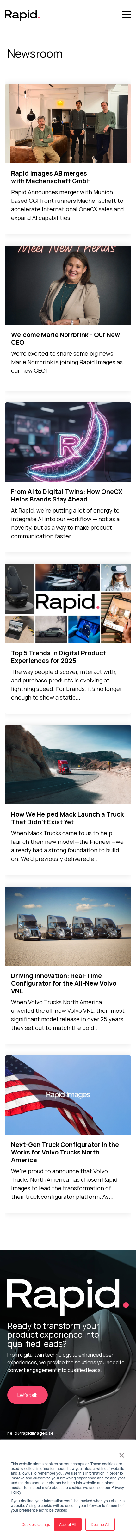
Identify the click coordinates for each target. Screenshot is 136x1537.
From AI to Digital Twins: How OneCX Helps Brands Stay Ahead (66, 495)
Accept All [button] (67, 1524)
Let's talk (27, 1394)
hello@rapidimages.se (30, 1433)
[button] (126, 14)
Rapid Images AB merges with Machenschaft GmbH (51, 177)
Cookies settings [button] (36, 1524)
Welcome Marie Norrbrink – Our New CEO (65, 338)
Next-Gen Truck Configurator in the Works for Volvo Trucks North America (65, 1152)
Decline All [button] (100, 1524)
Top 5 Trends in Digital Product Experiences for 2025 (58, 657)
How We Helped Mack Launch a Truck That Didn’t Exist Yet (67, 818)
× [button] (121, 1453)
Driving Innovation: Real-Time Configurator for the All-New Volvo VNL (63, 983)
